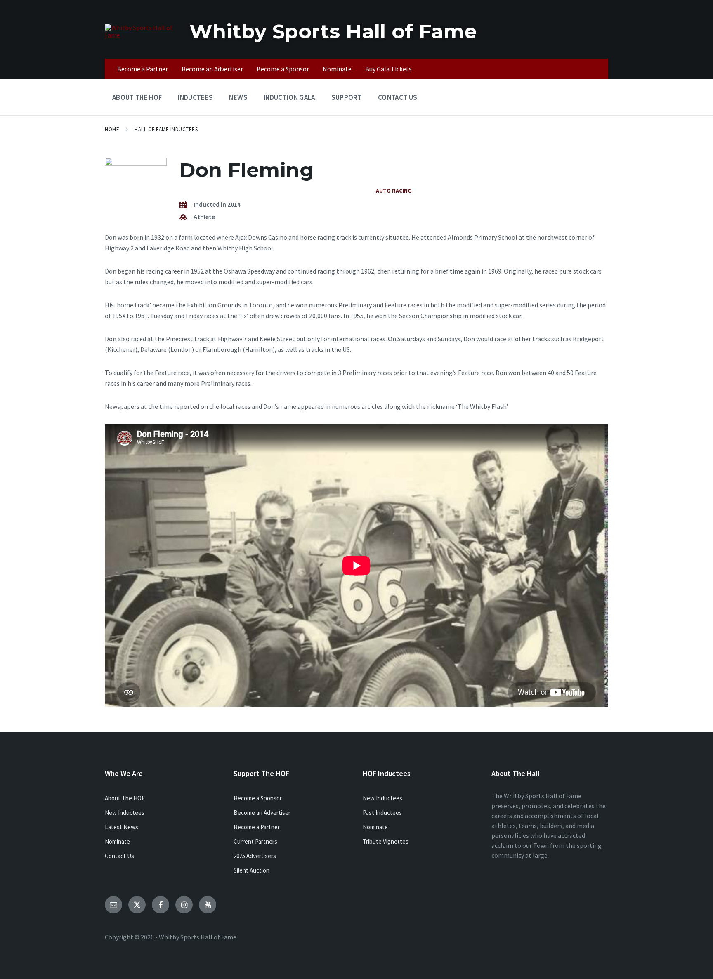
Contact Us (119, 856)
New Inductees (124, 812)
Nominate (117, 841)
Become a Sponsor (258, 798)
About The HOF (125, 798)
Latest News (121, 827)
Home (112, 129)
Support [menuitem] (346, 97)
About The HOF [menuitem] (137, 97)
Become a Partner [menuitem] (142, 69)
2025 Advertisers (255, 856)
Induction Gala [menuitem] (289, 97)
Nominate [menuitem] (337, 69)
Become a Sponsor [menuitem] (283, 69)
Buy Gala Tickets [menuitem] (388, 69)
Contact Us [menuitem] (397, 97)
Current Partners (255, 841)
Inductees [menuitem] (195, 97)
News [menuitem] (238, 97)
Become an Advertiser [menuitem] (212, 69)
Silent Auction (251, 870)
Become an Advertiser (262, 812)
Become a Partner (257, 827)
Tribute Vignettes (385, 841)
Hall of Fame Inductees (166, 129)
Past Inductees (382, 812)
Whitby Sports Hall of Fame (333, 31)
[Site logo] (141, 35)
